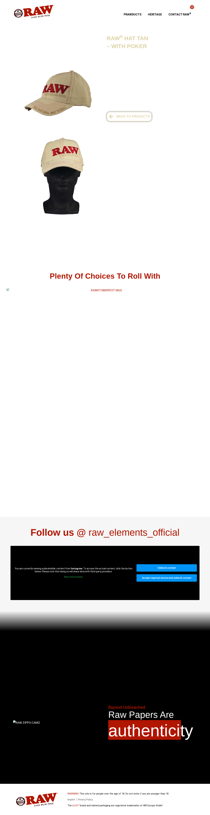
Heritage (155, 14)
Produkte (19, 37)
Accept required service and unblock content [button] (166, 578)
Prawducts (132, 14)
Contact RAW (179, 14)
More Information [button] (73, 577)
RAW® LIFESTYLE (42, 37)
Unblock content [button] (167, 568)
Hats (63, 37)
